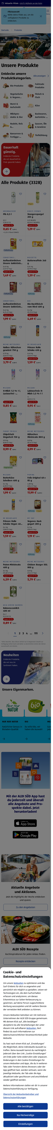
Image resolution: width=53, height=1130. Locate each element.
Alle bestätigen (25, 1106)
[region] (25, 1048)
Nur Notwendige (25, 1115)
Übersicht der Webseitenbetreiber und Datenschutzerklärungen (21, 1096)
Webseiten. (31, 1028)
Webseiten (18, 983)
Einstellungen (25, 1124)
